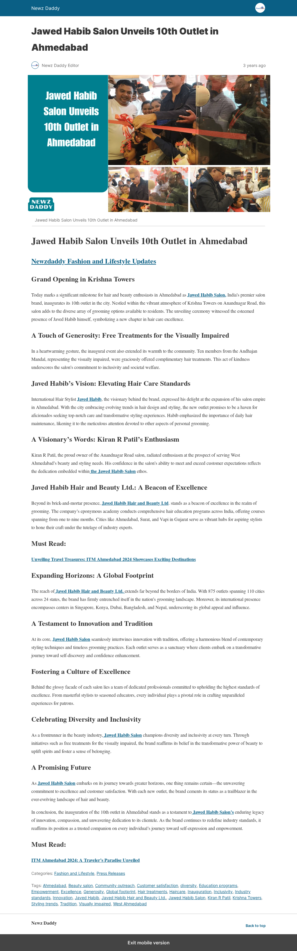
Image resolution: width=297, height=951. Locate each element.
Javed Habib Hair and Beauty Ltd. (134, 897)
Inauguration (199, 891)
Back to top (256, 925)
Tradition (68, 903)
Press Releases (111, 873)
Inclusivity (223, 891)
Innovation (63, 897)
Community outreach (115, 885)
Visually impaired (95, 903)
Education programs (218, 885)
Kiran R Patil (219, 897)
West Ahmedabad (130, 903)
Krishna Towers (247, 897)
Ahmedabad (54, 885)
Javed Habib (87, 897)
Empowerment (45, 891)
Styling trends (44, 903)
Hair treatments (152, 891)
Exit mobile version (149, 942)
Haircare (177, 891)
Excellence (71, 891)
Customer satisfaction (157, 885)
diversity (188, 885)
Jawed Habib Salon (187, 897)
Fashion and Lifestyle (74, 873)
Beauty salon (80, 885)
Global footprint (120, 891)
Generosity (94, 891)
